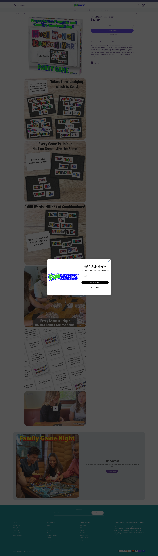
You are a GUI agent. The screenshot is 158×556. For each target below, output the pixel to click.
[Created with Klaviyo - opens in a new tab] (79, 296)
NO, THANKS (95, 287)
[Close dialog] (109, 261)
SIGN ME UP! (95, 282)
